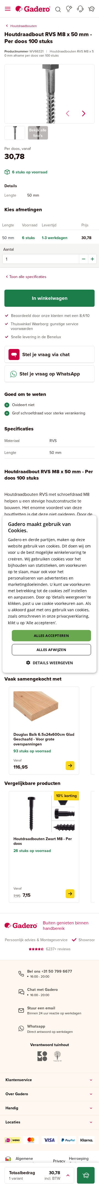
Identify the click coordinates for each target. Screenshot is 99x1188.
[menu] (7, 9)
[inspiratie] (69, 9)
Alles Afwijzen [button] (52, 649)
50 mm (8, 238)
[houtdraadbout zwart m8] (70, 893)
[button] (58, 9)
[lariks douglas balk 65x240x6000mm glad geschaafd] (70, 765)
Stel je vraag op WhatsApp (50, 373)
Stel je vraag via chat (46, 354)
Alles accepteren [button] (51, 635)
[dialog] (49, 594)
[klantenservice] (80, 9)
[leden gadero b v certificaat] (8, 1161)
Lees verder (68, 622)
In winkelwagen (49, 298)
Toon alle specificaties (27, 276)
